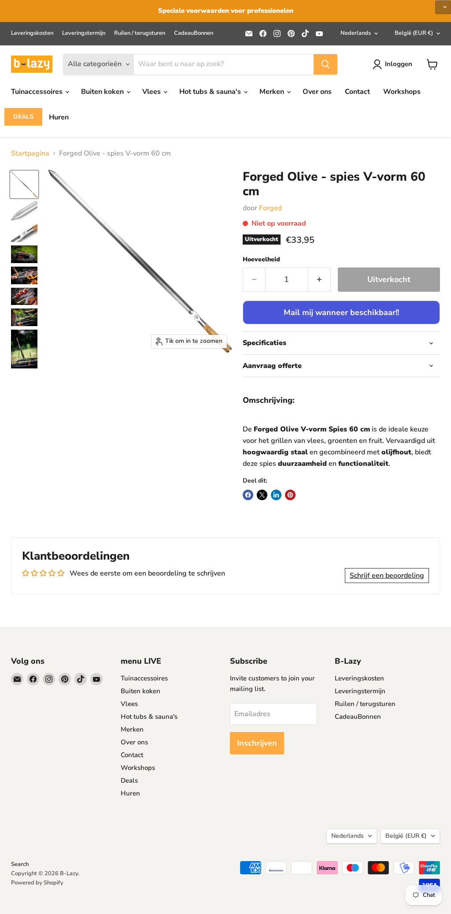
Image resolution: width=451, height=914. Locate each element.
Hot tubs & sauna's (211, 92)
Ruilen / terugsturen (139, 33)
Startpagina (30, 153)
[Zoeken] (325, 64)
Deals (23, 116)
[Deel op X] (262, 495)
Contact (357, 92)
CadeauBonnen (193, 33)
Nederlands (355, 33)
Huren (59, 117)
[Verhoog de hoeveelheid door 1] (319, 280)
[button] (443, 7)
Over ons (317, 92)
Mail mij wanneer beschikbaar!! (341, 312)
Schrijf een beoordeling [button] (387, 575)
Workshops (402, 92)
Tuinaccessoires (37, 92)
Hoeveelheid (261, 259)
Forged (270, 208)
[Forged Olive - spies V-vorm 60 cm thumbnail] (24, 184)
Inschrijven (257, 743)
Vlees (152, 92)
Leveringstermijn (83, 33)
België (414, 33)
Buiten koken (103, 92)
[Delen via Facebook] (248, 495)
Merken (272, 92)
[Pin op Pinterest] (290, 495)
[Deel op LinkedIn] (276, 495)
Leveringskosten (32, 33)
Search (20, 864)
